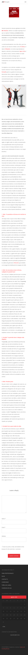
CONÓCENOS (5, 582)
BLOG (3, 576)
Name (4, 518)
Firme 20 (16, 263)
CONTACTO (5, 579)
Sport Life (22, 51)
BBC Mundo (5, 30)
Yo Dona (22, 46)
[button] (25, 2)
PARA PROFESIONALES (8, 573)
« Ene (3, 626)
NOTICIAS (11, 14)
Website (4, 536)
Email (3, 527)
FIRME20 (6, 12)
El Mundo (7, 49)
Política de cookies (6, 585)
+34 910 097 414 (14, 635)
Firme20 (4, 72)
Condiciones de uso (7, 588)
